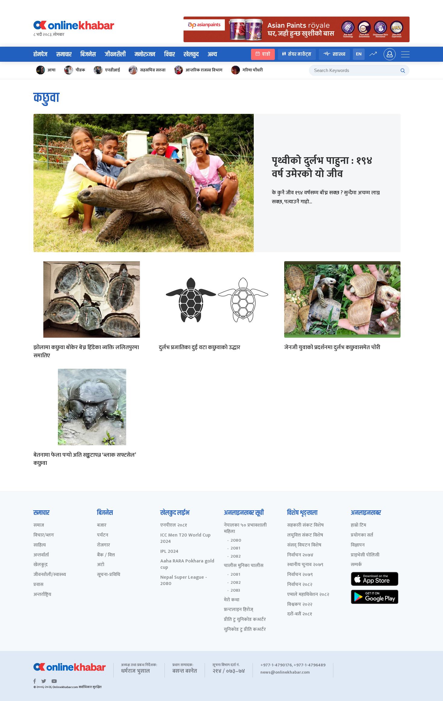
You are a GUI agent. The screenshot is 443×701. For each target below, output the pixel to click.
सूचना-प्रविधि (108, 575)
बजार (101, 525)
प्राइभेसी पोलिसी (365, 555)
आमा (51, 70)
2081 (235, 548)
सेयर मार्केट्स (299, 54)
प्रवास (38, 585)
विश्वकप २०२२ (299, 605)
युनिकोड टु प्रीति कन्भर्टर (245, 630)
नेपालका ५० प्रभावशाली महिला (245, 528)
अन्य (212, 54)
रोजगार (103, 545)
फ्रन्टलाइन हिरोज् (238, 610)
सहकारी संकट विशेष (305, 525)
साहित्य (39, 545)
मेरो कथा (231, 600)
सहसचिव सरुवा (152, 70)
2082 (236, 556)
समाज (38, 525)
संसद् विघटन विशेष (304, 545)
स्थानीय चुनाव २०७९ (305, 565)
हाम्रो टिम (358, 525)
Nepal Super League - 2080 (183, 580)
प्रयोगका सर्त (362, 535)
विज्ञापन (358, 545)
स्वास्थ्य (339, 54)
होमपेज (40, 54)
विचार (169, 54)
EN (359, 54)
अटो (100, 565)
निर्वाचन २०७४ (300, 555)
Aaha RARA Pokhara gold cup (187, 564)
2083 (235, 590)
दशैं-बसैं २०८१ (299, 614)
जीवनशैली (115, 54)
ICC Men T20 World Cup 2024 (185, 538)
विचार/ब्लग (43, 535)
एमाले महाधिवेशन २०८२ (308, 595)
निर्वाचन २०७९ (300, 575)
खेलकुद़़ (40, 565)
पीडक (80, 70)
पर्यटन (102, 535)
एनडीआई (112, 70)
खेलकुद (191, 54)
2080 (236, 540)
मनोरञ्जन (145, 54)
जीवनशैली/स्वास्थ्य (49, 575)
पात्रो (266, 54)
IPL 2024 (169, 552)
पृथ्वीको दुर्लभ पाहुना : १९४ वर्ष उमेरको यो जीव (322, 167)
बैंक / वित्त (106, 555)
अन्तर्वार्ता (41, 555)
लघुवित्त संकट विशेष (305, 535)
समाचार (63, 54)
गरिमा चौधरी (253, 70)
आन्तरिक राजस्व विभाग (204, 70)
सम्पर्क (356, 565)
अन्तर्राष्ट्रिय (42, 595)
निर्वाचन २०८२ (299, 585)
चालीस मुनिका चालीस (243, 566)
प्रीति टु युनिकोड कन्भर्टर (245, 620)
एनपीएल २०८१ (173, 525)
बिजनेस (88, 54)
